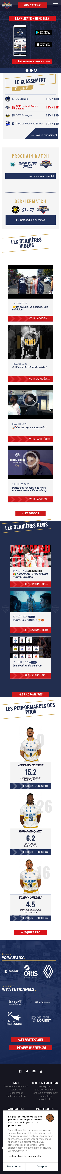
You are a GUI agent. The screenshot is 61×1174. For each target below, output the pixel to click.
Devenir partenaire (31, 1047)
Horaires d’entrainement (45, 1092)
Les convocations (45, 1089)
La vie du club (45, 1099)
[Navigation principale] (55, 5)
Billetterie (32, 5)
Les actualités (31, 694)
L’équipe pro (31, 932)
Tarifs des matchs (16, 1096)
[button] (27, 70)
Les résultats (45, 1096)
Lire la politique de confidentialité (24, 1156)
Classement (16, 1092)
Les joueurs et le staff (16, 1086)
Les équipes (45, 1086)
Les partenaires (31, 1039)
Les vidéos (31, 513)
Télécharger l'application (32, 61)
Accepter (41, 1166)
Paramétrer (14, 1166)
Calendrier (16, 1089)
